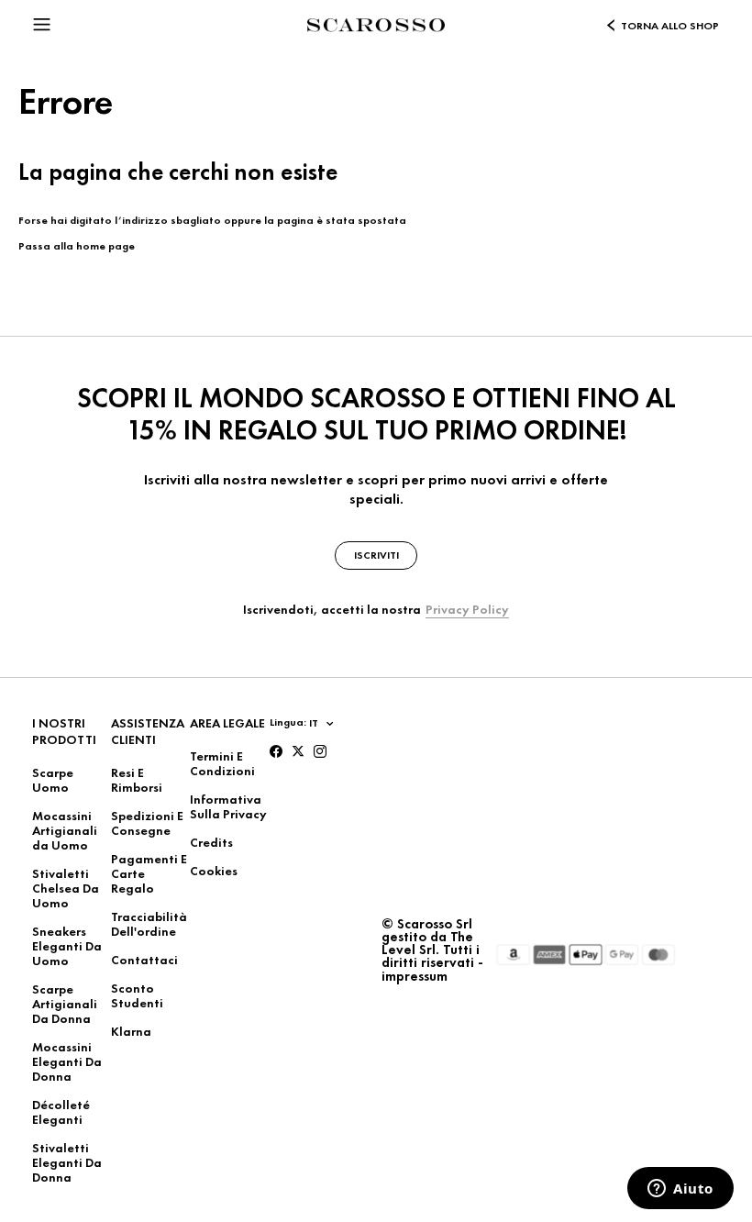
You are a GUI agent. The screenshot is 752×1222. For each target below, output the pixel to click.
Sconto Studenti (137, 995)
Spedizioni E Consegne (147, 823)
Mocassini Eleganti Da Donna (67, 1061)
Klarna (131, 1031)
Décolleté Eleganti (61, 1112)
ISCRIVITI (376, 555)
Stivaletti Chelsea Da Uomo (65, 888)
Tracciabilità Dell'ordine (149, 923)
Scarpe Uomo (52, 779)
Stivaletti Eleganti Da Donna (67, 1162)
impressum (415, 976)
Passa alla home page (76, 246)
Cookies (214, 870)
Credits (211, 842)
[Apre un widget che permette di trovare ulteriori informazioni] (680, 1190)
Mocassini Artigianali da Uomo (64, 830)
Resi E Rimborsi (136, 779)
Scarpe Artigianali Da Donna (64, 1004)
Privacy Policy (467, 609)
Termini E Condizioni (222, 763)
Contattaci (144, 959)
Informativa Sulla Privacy (228, 806)
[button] (41, 22)
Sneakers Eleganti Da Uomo (67, 946)
